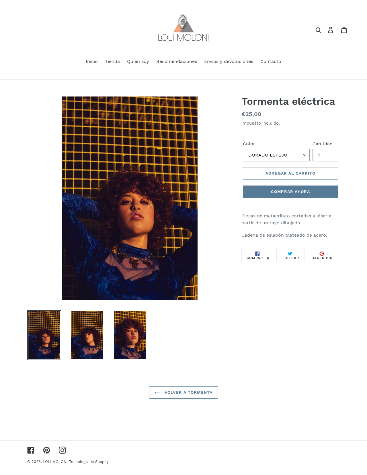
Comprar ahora (290, 191)
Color (249, 143)
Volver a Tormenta (187, 392)
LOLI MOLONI (55, 461)
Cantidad (323, 143)
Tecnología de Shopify (89, 461)
